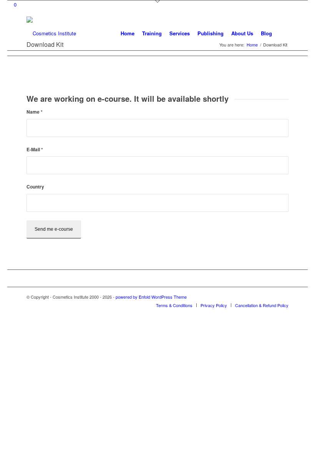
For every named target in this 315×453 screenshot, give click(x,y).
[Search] (282, 33)
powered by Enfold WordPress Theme (151, 297)
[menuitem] (127, 33)
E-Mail (35, 149)
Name (35, 112)
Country (35, 187)
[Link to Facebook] (271, 297)
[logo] (51, 33)
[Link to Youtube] (282, 297)
